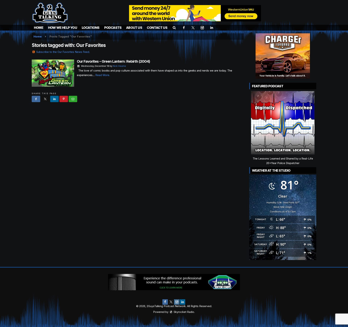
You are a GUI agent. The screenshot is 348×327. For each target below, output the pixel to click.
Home (38, 28)
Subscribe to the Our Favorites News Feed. (63, 52)
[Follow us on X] (171, 302)
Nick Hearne (119, 66)
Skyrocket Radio (183, 312)
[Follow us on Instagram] (176, 302)
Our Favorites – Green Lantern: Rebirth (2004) (113, 61)
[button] (174, 28)
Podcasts (113, 28)
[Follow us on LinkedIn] (182, 302)
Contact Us (157, 28)
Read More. (102, 75)
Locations (91, 28)
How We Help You (62, 28)
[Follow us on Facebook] (165, 302)
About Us (134, 28)
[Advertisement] (195, 13)
